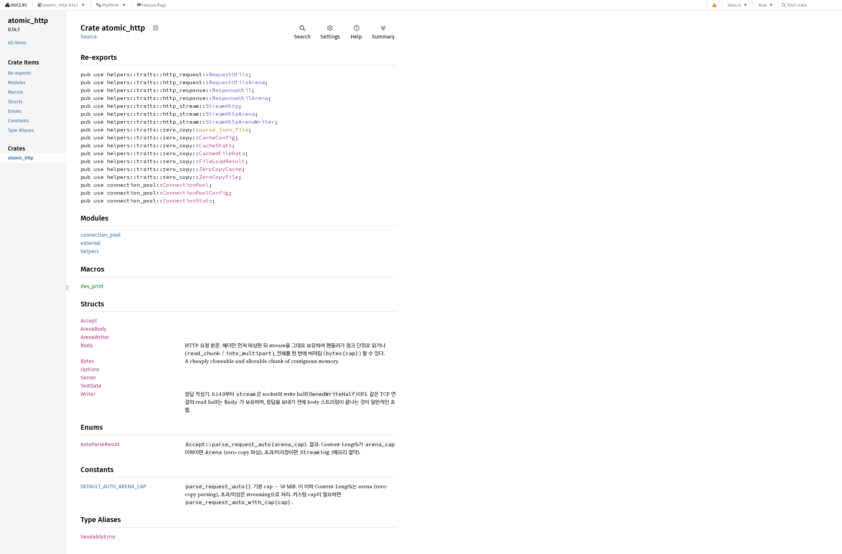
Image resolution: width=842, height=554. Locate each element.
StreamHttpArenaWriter (240, 121)
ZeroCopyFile (218, 177)
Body (87, 345)
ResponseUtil (232, 90)
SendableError (98, 537)
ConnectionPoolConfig (196, 192)
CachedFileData (222, 153)
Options (90, 369)
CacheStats (215, 145)
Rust (762, 5)
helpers (90, 251)
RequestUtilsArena (237, 82)
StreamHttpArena (230, 113)
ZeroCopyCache (220, 169)
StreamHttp (222, 106)
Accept (89, 321)
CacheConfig (217, 137)
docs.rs (734, 5)
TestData (91, 386)
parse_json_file (223, 129)
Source (89, 37)
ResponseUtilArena (240, 98)
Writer (88, 394)
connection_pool (101, 235)
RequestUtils (228, 74)
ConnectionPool (186, 184)
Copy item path (155, 27)
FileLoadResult (222, 161)
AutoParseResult (100, 444)
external (91, 243)
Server (88, 377)
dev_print (92, 286)
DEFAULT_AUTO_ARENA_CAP (113, 486)
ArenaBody (94, 329)
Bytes (87, 361)
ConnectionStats (187, 200)
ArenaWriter (95, 337)
